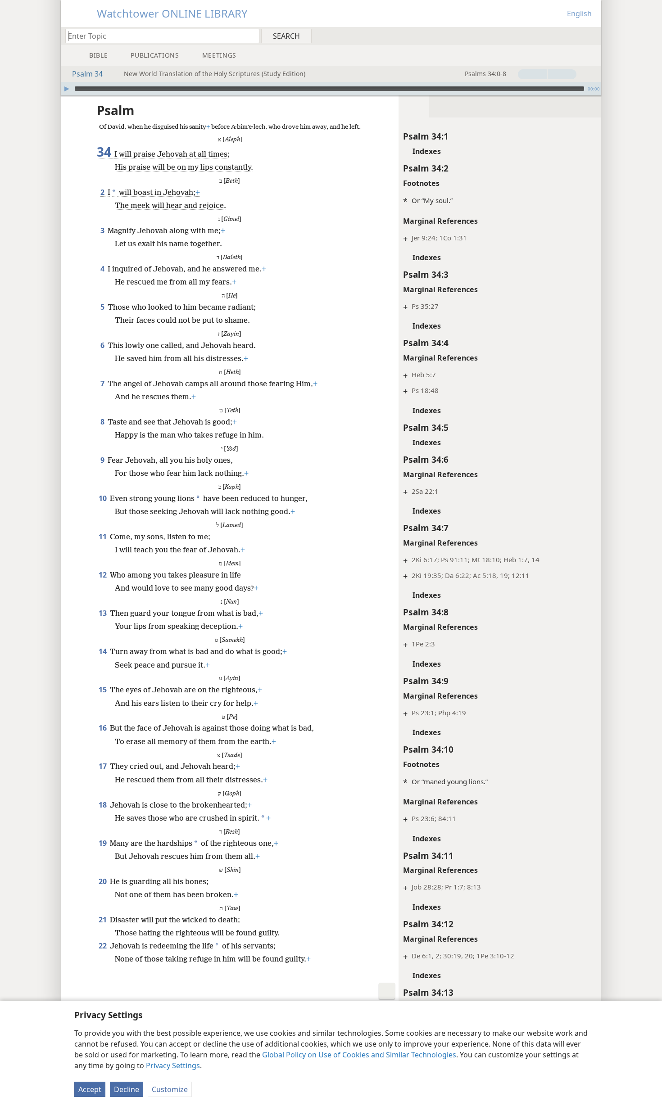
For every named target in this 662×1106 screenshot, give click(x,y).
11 (103, 537)
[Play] (66, 88)
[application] (331, 88)
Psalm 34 (87, 74)
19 (103, 843)
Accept (89, 1089)
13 (103, 613)
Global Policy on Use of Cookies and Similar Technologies (359, 1055)
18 (103, 805)
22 (103, 946)
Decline (126, 1089)
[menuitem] (591, 35)
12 (103, 575)
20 (103, 881)
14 (103, 651)
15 (103, 690)
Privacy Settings (173, 1065)
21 (103, 920)
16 (103, 728)
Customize (170, 1089)
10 (103, 498)
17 (103, 766)
